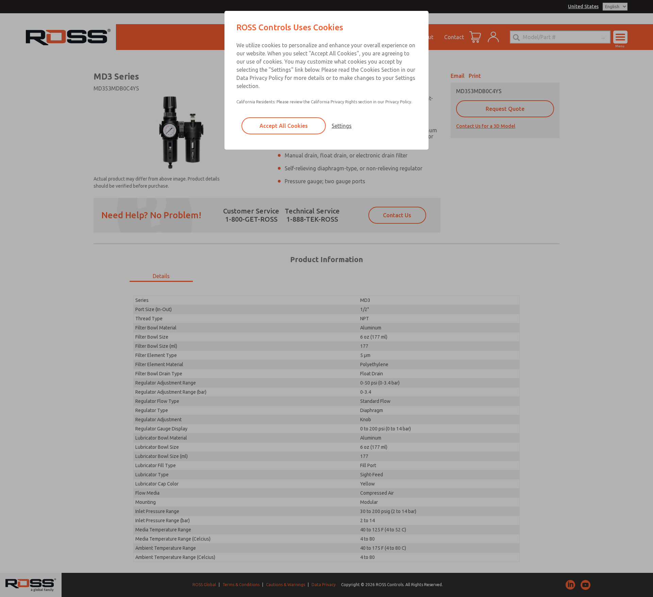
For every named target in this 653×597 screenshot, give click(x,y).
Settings (342, 126)
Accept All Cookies (283, 126)
